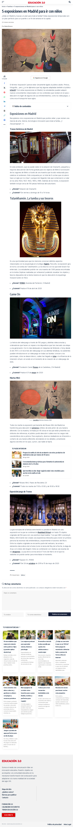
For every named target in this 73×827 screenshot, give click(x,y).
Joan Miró (36, 420)
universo (35, 428)
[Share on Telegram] (4, 106)
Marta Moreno (8, 26)
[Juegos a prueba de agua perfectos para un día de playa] (10, 723)
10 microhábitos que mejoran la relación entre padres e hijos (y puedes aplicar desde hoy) (10, 646)
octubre (32, 563)
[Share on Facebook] (4, 83)
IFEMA (22, 283)
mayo (34, 373)
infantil (13, 90)
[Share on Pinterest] (4, 92)
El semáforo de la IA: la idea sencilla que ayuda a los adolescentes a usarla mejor (44, 646)
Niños (23, 575)
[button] (3, 2)
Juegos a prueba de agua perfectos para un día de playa (10, 733)
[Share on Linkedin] (4, 101)
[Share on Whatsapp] (4, 97)
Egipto (46, 264)
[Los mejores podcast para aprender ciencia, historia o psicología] (28, 634)
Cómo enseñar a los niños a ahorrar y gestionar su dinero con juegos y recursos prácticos (10, 693)
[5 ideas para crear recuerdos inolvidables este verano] (45, 681)
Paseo (35, 367)
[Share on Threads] (4, 110)
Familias (10, 6)
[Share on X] (4, 87)
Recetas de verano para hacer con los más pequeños (62, 690)
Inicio (4, 6)
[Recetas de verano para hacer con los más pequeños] (62, 681)
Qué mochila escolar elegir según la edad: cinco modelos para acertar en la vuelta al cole (43, 472)
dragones (16, 552)
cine (54, 356)
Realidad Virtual (44, 532)
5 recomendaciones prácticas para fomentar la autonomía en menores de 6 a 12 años (43, 463)
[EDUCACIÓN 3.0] (36, 2)
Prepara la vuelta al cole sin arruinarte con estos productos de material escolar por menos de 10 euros (44, 453)
